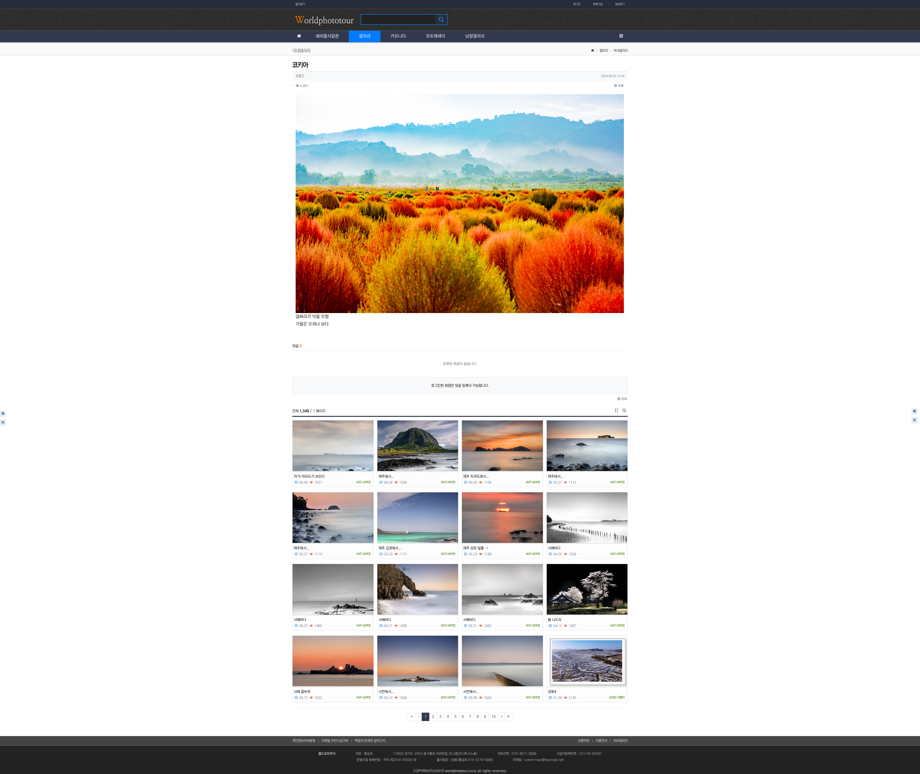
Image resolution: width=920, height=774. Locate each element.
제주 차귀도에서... (476, 476)
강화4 (552, 692)
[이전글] (3, 414)
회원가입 (598, 4)
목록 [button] (620, 86)
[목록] (3, 423)
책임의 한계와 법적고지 (370, 741)
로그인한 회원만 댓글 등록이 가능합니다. (460, 386)
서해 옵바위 (302, 692)
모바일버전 (620, 741)
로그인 (577, 4)
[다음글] (915, 411)
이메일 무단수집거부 (335, 741)
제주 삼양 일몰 (473, 548)
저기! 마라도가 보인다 (309, 476)
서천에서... (386, 692)
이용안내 (601, 741)
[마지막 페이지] (508, 717)
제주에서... (386, 476)
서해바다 (554, 548)
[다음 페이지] (501, 717)
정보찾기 (620, 4)
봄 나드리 (554, 620)
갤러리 (603, 50)
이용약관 (583, 741)
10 (493, 717)
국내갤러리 (620, 50)
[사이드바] (621, 36)
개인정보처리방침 (303, 741)
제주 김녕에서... (390, 548)
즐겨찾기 (300, 4)
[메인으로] (299, 36)
